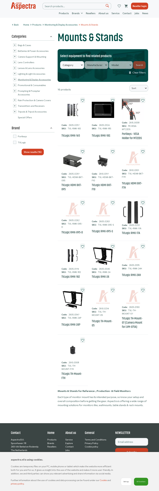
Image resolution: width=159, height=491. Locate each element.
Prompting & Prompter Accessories (29, 93)
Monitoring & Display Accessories (61, 24)
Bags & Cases (24, 45)
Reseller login (140, 6)
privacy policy (17, 483)
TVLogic (22, 142)
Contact (127, 13)
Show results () (33, 152)
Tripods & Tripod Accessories (32, 111)
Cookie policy (91, 446)
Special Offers (25, 117)
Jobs (137, 13)
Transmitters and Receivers (31, 106)
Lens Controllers (26, 62)
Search (139, 65)
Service (115, 13)
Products (64, 13)
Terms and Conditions (95, 439)
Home (26, 24)
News (145, 13)
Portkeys (22, 136)
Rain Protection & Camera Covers (34, 100)
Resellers (90, 13)
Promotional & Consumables (32, 85)
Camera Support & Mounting (32, 56)
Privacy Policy (91, 443)
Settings (126, 481)
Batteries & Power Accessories (33, 51)
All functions (141, 481)
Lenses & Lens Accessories (31, 68)
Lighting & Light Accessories (31, 73)
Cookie (103, 480)
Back (16, 24)
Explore (69, 443)
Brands (50, 443)
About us (103, 13)
